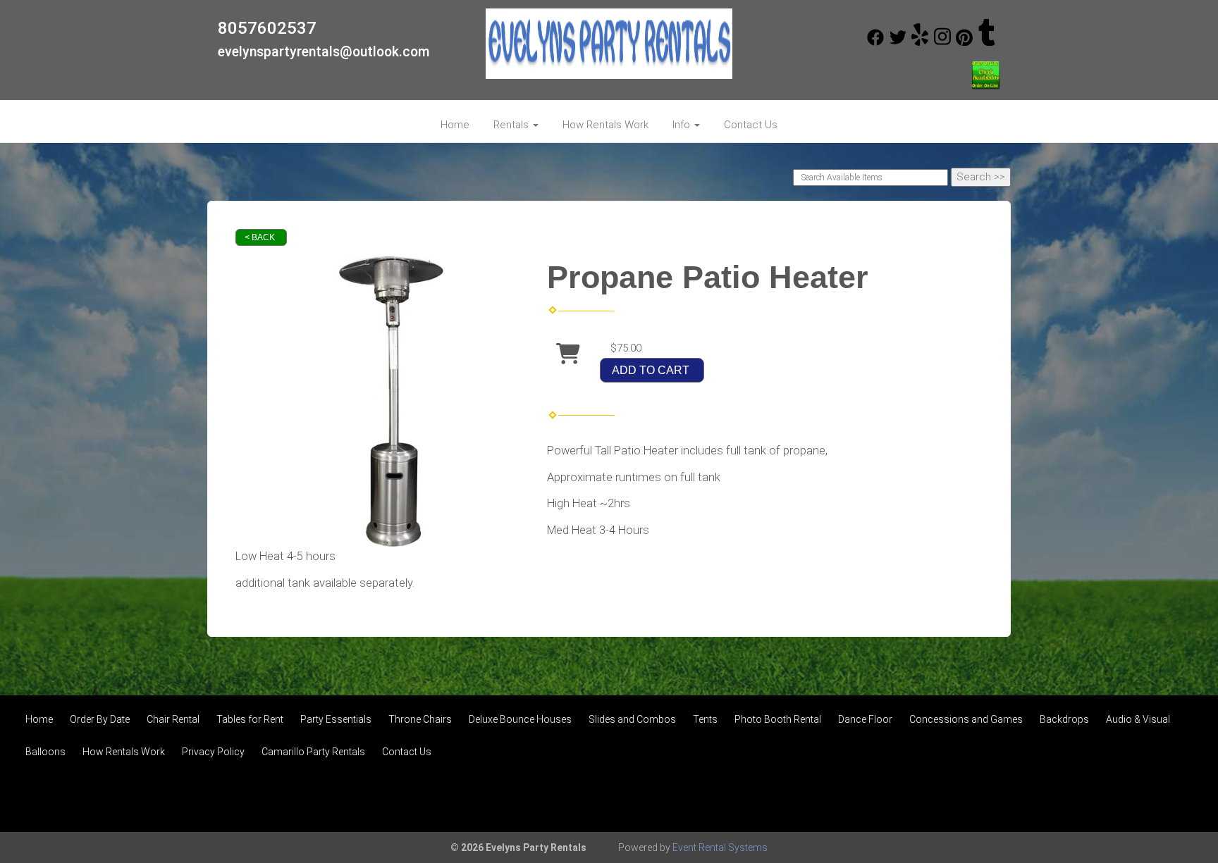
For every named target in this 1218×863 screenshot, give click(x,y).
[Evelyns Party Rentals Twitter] (898, 42)
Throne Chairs (420, 719)
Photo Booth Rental (777, 719)
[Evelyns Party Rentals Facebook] (875, 42)
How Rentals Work (605, 124)
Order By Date (100, 719)
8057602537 (267, 28)
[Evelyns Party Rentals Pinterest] (964, 42)
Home (455, 124)
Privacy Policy (213, 751)
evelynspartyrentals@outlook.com (324, 52)
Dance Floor (865, 719)
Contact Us (750, 124)
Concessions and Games (966, 719)
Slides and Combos (632, 719)
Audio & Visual (1138, 719)
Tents (705, 719)
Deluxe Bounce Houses (520, 719)
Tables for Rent (249, 719)
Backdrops (1064, 719)
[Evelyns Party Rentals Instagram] (942, 42)
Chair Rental (173, 719)
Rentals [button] (512, 124)
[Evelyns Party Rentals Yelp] (919, 42)
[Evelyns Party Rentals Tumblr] (986, 42)
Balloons (45, 751)
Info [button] (682, 124)
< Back (260, 237)
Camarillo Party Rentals (313, 751)
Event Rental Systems (720, 847)
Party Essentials (335, 719)
